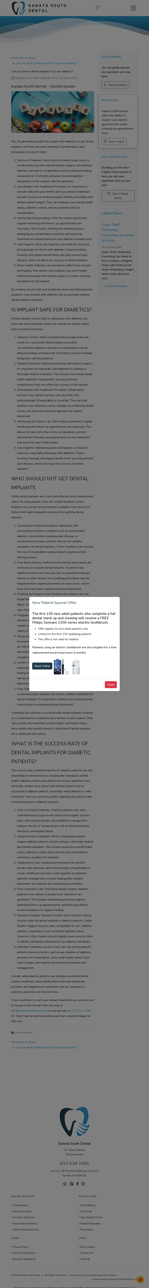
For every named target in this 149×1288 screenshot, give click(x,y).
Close (110, 685)
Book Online (42, 666)
